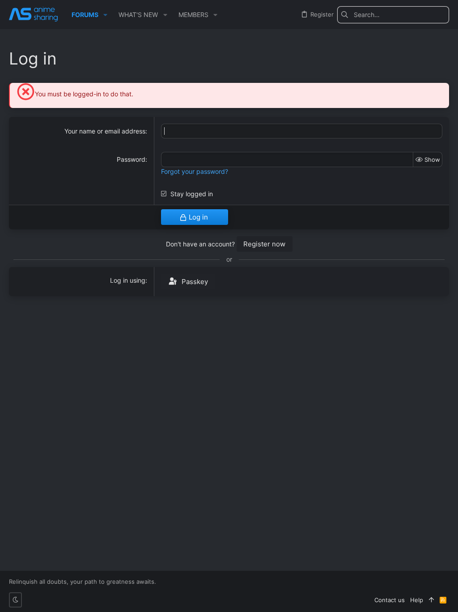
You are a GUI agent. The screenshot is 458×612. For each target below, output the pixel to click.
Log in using (127, 280)
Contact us (389, 599)
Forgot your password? (194, 171)
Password (131, 159)
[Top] (431, 600)
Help (416, 599)
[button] (105, 14)
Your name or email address (104, 131)
